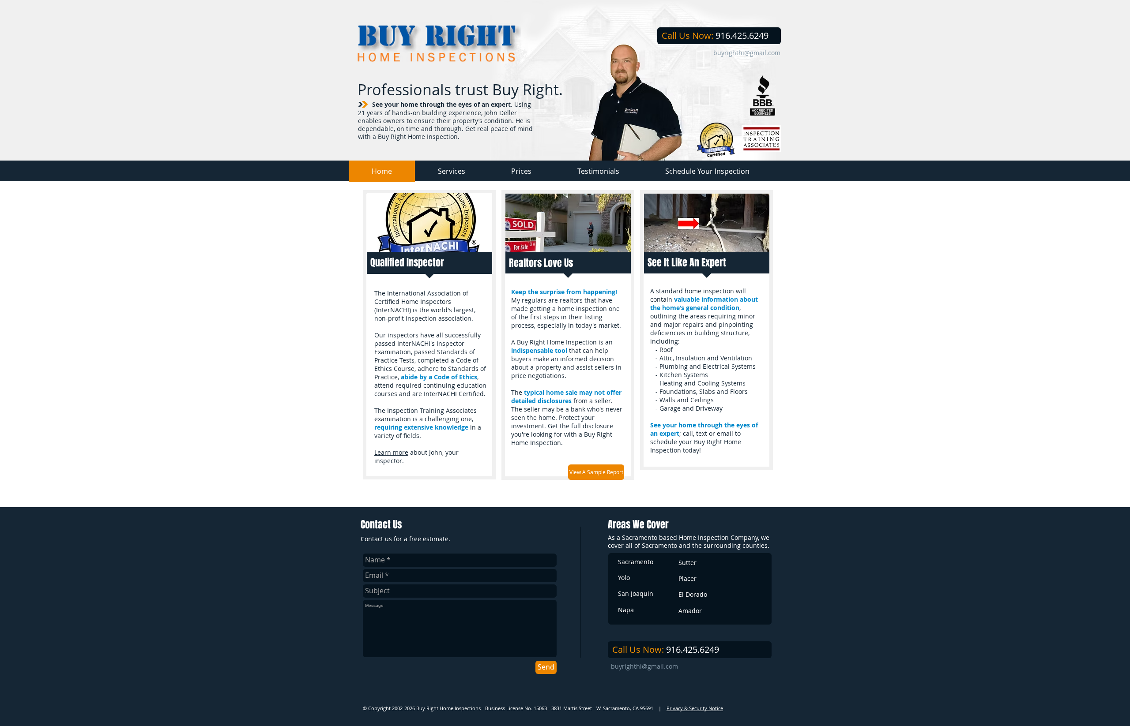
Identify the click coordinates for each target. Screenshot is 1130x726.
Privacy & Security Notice (695, 708)
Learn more (391, 452)
